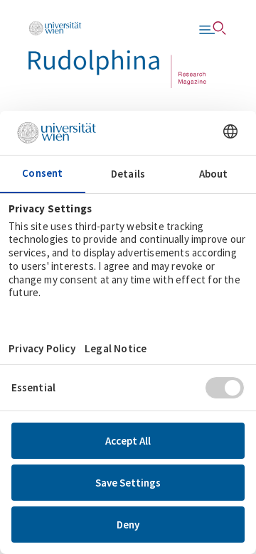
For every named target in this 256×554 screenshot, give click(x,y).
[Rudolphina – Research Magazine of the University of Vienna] (117, 54)
